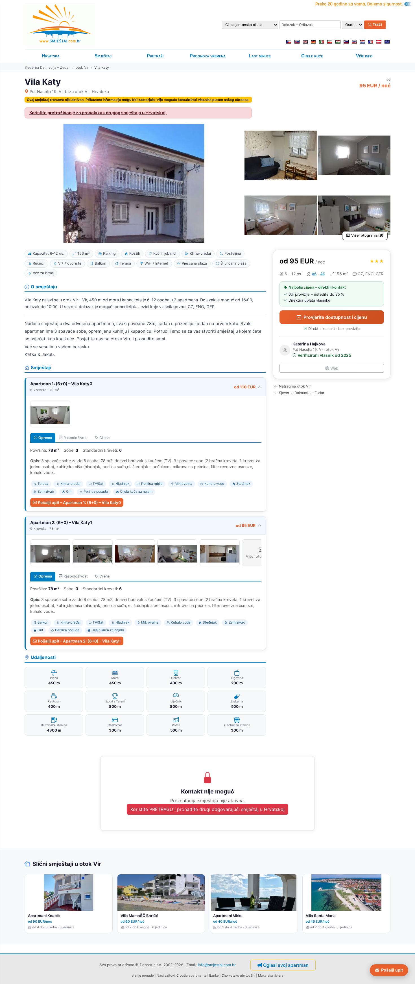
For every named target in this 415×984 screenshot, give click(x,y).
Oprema (45, 438)
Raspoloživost (76, 438)
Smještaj (103, 55)
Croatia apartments (191, 975)
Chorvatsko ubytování (238, 975)
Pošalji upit (392, 970)
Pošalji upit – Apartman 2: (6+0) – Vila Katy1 (79, 641)
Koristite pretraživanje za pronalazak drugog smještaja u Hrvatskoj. (98, 112)
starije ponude (143, 975)
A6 (314, 273)
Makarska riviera (270, 975)
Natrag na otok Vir (295, 386)
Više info (364, 55)
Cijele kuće (312, 55)
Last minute (260, 55)
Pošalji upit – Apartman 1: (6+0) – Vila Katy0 (79, 502)
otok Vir (82, 67)
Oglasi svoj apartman (286, 965)
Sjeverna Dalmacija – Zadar (47, 67)
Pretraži (155, 55)
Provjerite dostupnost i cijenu (335, 317)
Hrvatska (51, 55)
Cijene (104, 438)
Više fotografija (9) (367, 235)
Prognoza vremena (208, 55)
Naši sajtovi (166, 975)
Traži (377, 24)
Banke (214, 975)
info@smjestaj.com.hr (217, 965)
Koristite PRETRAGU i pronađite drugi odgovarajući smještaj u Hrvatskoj (207, 809)
